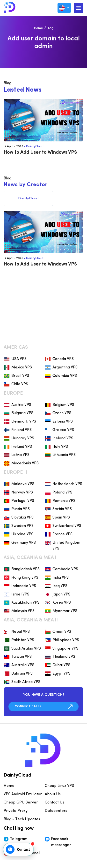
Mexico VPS (21, 367)
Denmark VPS (23, 422)
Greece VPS (63, 430)
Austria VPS (21, 405)
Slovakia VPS (22, 517)
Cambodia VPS (65, 569)
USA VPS (19, 359)
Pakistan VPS (22, 640)
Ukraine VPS (22, 534)
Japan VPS (61, 594)
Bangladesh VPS (25, 569)
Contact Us (54, 802)
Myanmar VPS (64, 611)
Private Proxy (16, 811)
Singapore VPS (65, 649)
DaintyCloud (35, 146)
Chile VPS (19, 384)
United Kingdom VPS (66, 546)
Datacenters (56, 811)
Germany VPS (23, 543)
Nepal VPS (20, 632)
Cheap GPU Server (21, 802)
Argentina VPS (65, 367)
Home (38, 28)
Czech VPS (61, 413)
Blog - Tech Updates (22, 819)
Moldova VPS (22, 484)
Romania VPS (63, 501)
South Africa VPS (25, 682)
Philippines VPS (65, 640)
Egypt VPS (61, 674)
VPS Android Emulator (23, 794)
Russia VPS (20, 509)
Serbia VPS (62, 509)
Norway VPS (22, 492)
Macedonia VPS (25, 463)
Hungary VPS (22, 438)
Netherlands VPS (67, 484)
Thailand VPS (63, 657)
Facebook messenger (61, 842)
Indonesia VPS (23, 586)
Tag (50, 28)
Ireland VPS (21, 447)
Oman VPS (61, 632)
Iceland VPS (62, 438)
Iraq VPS (59, 586)
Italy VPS (60, 447)
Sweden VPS (22, 526)
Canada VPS (63, 359)
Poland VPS (62, 492)
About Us (53, 794)
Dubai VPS (61, 665)
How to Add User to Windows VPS (40, 152)
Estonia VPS (62, 422)
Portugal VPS (22, 501)
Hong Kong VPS (24, 578)
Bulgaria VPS (22, 413)
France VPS (62, 534)
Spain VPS (61, 517)
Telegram (18, 839)
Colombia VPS (64, 376)
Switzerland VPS (66, 526)
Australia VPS (22, 665)
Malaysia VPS (23, 611)
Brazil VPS (20, 376)
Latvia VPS (20, 455)
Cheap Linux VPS (59, 786)
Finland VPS (21, 430)
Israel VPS (20, 594)
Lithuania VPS (64, 455)
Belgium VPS (63, 405)
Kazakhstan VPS (25, 603)
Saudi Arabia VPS (26, 649)
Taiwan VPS (21, 657)
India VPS (60, 578)
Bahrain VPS (22, 674)
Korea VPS (61, 603)
